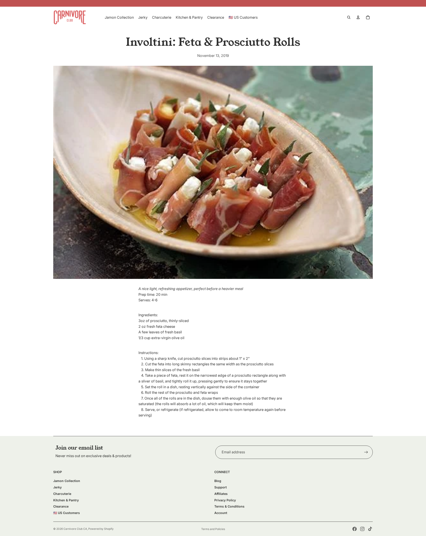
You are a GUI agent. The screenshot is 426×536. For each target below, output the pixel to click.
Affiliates (221, 494)
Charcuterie (62, 494)
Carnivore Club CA (75, 528)
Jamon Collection (66, 481)
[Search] (349, 17)
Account (220, 513)
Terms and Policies (213, 529)
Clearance (61, 506)
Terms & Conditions (229, 506)
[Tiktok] (370, 529)
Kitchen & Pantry (66, 500)
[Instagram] (362, 529)
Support (220, 487)
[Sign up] (366, 452)
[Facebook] (354, 529)
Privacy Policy (225, 500)
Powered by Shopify (101, 528)
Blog (217, 481)
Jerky (57, 487)
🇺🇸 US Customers (66, 513)
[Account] (358, 17)
